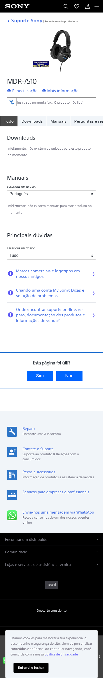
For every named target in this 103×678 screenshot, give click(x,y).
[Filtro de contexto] (11, 101)
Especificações (26, 90)
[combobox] (51, 101)
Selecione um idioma (21, 186)
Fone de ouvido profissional (62, 21)
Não (69, 375)
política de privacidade (61, 654)
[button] (51, 539)
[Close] (99, 656)
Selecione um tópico (21, 248)
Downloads (32, 121)
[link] (51, 585)
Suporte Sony (26, 20)
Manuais (58, 121)
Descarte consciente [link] (51, 610)
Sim (40, 375)
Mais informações (63, 90)
